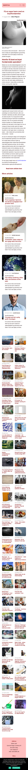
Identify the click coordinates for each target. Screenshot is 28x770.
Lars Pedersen (15, 273)
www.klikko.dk (15, 751)
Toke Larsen (15, 195)
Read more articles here (14, 168)
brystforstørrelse (21, 20)
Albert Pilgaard (15, 17)
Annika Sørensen (16, 235)
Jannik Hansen (16, 313)
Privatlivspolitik (16, 767)
